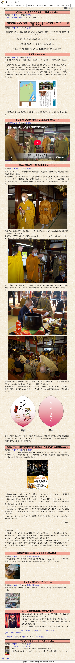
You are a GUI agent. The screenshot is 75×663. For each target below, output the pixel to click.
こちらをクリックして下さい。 (23, 646)
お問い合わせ (65, 5)
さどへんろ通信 (41, 5)
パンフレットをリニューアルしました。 (37, 640)
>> (72, 8)
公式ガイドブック (53, 5)
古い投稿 (5, 658)
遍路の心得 (31, 5)
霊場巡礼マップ (20, 5)
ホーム (3, 8)
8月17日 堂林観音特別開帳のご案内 (38, 611)
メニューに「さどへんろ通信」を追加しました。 (37, 11)
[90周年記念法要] (37, 228)
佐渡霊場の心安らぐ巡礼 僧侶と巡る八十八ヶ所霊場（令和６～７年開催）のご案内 (37, 24)
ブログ (37, 637)
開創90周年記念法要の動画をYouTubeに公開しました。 (38, 120)
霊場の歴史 (10, 5)
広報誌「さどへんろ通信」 (14, 17)
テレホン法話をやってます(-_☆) (38, 582)
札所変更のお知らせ (37, 54)
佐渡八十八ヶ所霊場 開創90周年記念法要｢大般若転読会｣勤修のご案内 (37, 446)
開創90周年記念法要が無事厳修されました (37, 165)
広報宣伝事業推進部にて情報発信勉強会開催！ (37, 553)
